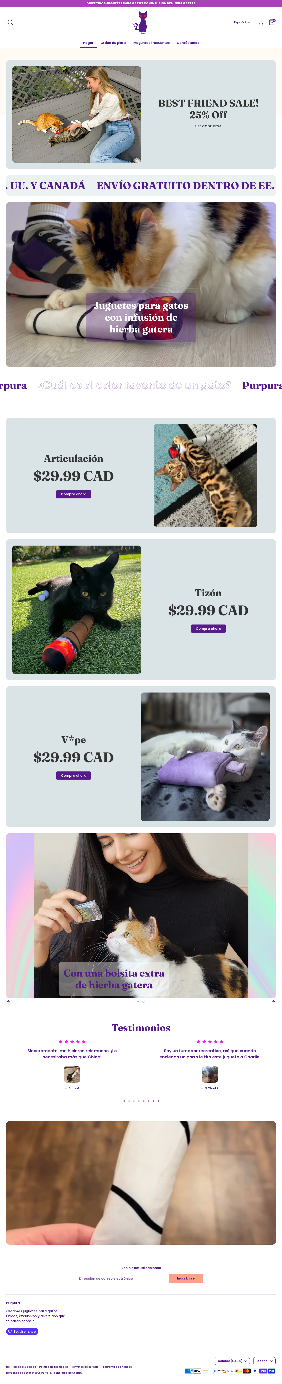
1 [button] (138, 1001)
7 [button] (153, 1101)
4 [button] (139, 1101)
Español (240, 22)
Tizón (208, 593)
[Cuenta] (261, 22)
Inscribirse (186, 1278)
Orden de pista (113, 42)
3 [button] (134, 1101)
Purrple (46, 1373)
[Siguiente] (273, 1001)
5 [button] (144, 1101)
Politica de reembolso (53, 1367)
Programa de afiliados (117, 1367)
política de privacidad (21, 1367)
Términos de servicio (84, 1367)
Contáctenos (188, 42)
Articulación (73, 458)
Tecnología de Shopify (67, 1373)
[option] (141, 915)
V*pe (74, 740)
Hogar (88, 42)
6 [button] (148, 1101)
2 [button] (143, 1002)
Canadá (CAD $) (230, 1361)
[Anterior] (8, 1001)
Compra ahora (73, 494)
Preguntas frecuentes (151, 42)
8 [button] (158, 1101)
